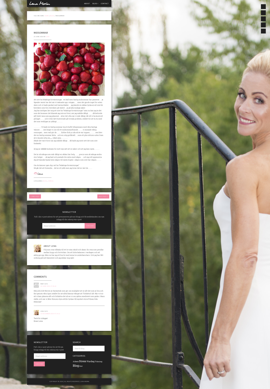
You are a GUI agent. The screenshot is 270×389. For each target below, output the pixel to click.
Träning (98, 361)
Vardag (50, 181)
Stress (82, 361)
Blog (45, 181)
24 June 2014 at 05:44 (48, 286)
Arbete (76, 361)
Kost (81, 366)
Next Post (103, 196)
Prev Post (35, 196)
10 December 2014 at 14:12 (50, 314)
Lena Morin (39, 3)
